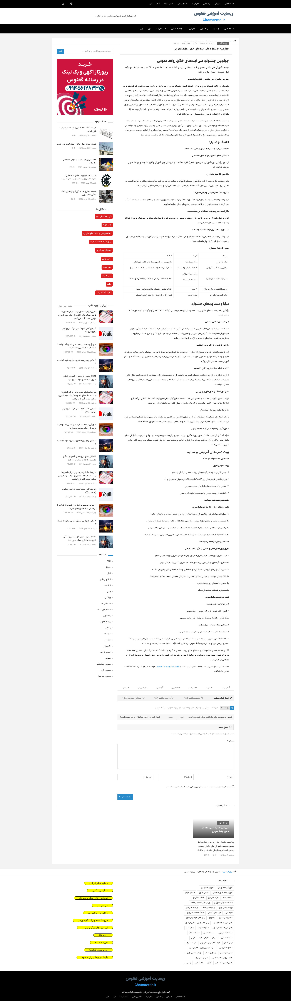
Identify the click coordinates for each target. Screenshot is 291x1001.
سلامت (107, 633)
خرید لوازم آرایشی (214, 912)
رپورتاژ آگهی (223, 43)
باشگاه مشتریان (198, 897)
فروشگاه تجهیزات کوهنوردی (93, 920)
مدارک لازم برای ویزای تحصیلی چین (202, 947)
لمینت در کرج (191, 942)
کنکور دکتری (199, 962)
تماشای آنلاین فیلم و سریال (93, 898)
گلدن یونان (106, 259)
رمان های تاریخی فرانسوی (195, 917)
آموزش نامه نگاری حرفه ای (222, 892)
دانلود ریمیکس (100, 890)
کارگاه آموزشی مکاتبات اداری (222, 957)
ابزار (158, 3)
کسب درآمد (168, 3)
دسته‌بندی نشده (104, 609)
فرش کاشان (228, 942)
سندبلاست (190, 927)
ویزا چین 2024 (210, 952)
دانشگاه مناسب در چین (195, 912)
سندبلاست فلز (194, 932)
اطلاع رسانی (182, 3)
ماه (65, 306)
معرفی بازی (106, 670)
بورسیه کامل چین (191, 907)
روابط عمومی (160, 707)
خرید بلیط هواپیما (98, 949)
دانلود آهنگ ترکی (104, 293)
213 (109, 561)
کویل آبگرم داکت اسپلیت (100, 242)
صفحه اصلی (229, 3)
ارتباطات (214, 707)
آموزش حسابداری (207, 887)
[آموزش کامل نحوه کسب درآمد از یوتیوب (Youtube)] (106, 333)
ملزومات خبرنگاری (104, 250)
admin (184, 43)
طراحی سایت (203, 937)
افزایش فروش (189, 892)
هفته (70, 306)
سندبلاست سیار (208, 932)
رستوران (212, 917)
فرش (193, 937)
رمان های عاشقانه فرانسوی (222, 927)
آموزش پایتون (204, 892)
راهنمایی (206, 3)
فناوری (108, 639)
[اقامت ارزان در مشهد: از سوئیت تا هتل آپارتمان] (106, 164)
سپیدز (214, 937)
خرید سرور (228, 912)
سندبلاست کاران (226, 937)
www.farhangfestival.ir (168, 667)
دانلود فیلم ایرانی (98, 883)
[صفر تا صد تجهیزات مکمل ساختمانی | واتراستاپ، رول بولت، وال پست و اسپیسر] (106, 180)
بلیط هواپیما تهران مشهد (95, 957)
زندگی (108, 627)
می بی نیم (102, 905)
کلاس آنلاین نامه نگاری (223, 962)
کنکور (209, 962)
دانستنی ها (106, 603)
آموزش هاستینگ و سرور (95, 927)
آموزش (217, 3)
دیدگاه (230, 741)
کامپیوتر (107, 646)
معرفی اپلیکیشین (103, 664)
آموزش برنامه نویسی (224, 887)
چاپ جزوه (107, 225)
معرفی (196, 3)
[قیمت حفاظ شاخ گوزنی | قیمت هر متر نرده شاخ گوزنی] (106, 133)
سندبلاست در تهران (225, 932)
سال (60, 306)
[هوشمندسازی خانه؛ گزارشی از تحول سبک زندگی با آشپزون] (106, 196)
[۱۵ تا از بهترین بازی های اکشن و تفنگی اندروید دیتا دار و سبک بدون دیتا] (106, 381)
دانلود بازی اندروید (98, 912)
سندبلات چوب (203, 927)
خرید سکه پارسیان (103, 216)
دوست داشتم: (192, 698)
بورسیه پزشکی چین (225, 907)
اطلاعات (107, 585)
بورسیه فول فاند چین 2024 (200, 902)
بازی (150, 3)
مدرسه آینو (106, 276)
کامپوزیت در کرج (202, 957)
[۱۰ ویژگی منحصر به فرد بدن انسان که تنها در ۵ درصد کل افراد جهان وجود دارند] (106, 349)
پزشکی (108, 597)
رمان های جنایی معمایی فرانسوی (196, 922)
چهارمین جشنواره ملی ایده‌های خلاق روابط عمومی (188, 707)
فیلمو (109, 284)
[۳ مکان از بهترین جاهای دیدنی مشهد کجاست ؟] (106, 365)
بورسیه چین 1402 (208, 907)
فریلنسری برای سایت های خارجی (97, 233)
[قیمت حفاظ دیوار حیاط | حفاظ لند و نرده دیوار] (106, 148)
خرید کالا (103, 935)
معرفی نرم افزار (104, 676)
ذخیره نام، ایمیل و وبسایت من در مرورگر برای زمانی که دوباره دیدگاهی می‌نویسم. (199, 787)
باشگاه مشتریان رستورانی (223, 902)
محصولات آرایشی (225, 947)
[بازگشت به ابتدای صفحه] (8, 993)
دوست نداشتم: (162, 698)
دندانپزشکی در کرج (225, 917)
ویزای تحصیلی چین (194, 952)
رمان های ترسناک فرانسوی (222, 922)
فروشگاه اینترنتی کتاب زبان (210, 942)
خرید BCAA (101, 942)
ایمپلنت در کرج (213, 897)
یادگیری (188, 962)
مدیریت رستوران (226, 952)
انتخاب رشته (227, 897)
